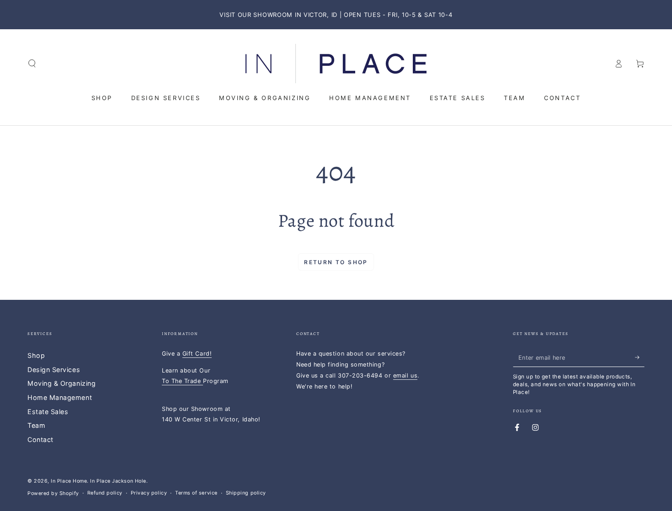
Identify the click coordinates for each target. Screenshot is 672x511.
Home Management (59, 397)
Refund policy (105, 493)
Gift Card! (197, 353)
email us (405, 375)
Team (36, 425)
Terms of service (196, 493)
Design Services (53, 369)
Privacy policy (149, 493)
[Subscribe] (640, 357)
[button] (32, 63)
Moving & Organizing (61, 383)
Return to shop (336, 262)
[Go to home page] (336, 63)
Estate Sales (47, 411)
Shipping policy (246, 493)
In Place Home (69, 481)
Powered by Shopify (53, 493)
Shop (36, 355)
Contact (40, 439)
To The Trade (182, 381)
